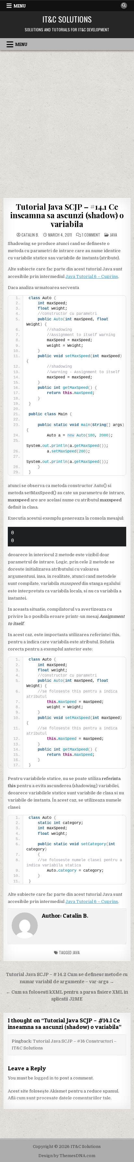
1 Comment (91, 235)
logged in (43, 1078)
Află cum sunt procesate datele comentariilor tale (59, 1097)
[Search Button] (124, 5)
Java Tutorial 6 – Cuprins (91, 276)
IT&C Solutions (67, 19)
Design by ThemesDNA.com (66, 1156)
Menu (20, 5)
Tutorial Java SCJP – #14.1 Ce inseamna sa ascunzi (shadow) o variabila (67, 215)
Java (113, 234)
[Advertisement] (67, 121)
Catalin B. (30, 235)
